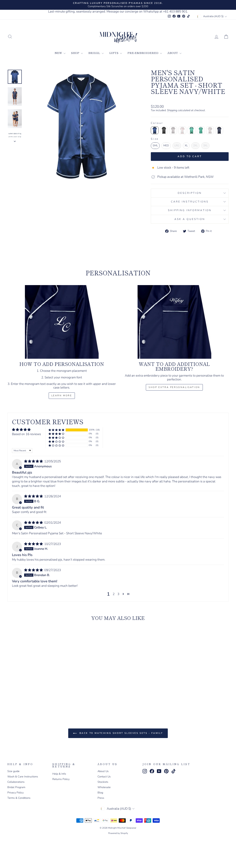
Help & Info (59, 774)
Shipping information (189, 210)
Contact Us (104, 776)
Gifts (114, 53)
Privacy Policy (15, 792)
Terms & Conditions (18, 798)
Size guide (13, 771)
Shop (75, 53)
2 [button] (113, 594)
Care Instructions (190, 201)
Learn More (61, 395)
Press (101, 798)
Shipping (172, 110)
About (173, 53)
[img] (34, 461)
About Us (103, 771)
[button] (56, 429)
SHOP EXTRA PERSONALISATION (174, 387)
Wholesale (104, 787)
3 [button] (118, 594)
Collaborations (16, 782)
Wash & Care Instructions (22, 776)
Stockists (103, 782)
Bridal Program (16, 787)
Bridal (94, 53)
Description (190, 193)
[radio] (155, 130)
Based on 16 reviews (26, 434)
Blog (100, 792)
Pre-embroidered (143, 53)
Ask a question (189, 219)
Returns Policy (61, 779)
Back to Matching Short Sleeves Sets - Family (120, 733)
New (59, 53)
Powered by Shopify (118, 833)
